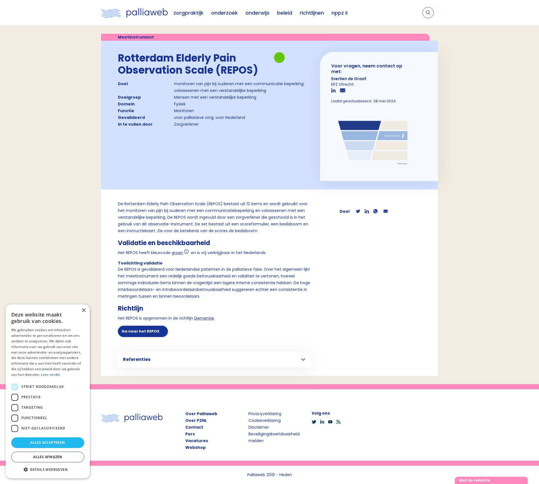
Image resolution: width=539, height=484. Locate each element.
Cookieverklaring (264, 420)
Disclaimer (258, 427)
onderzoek (224, 12)
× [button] (83, 310)
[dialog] (48, 391)
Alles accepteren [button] (47, 442)
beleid (284, 12)
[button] (47, 469)
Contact (194, 427)
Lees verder (50, 374)
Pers (190, 434)
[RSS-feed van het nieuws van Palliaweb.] (340, 422)
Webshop (195, 447)
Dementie (204, 318)
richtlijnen (312, 12)
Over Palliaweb (201, 414)
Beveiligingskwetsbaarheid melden (274, 437)
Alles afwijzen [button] (47, 456)
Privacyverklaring (264, 414)
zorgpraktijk (188, 12)
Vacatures (196, 441)
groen (177, 252)
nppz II (340, 12)
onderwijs (257, 12)
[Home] (134, 13)
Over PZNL (196, 420)
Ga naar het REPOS (140, 331)
